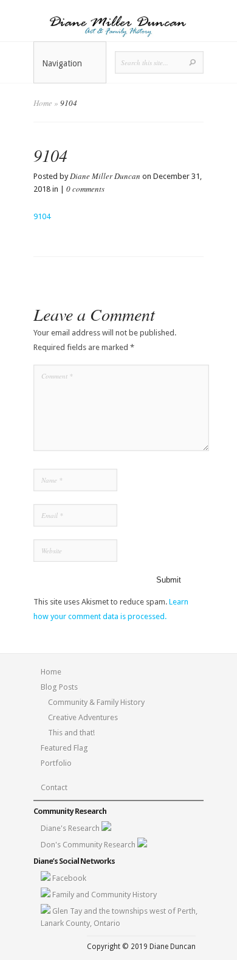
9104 (41, 216)
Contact (54, 787)
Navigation (62, 63)
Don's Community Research (89, 844)
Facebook (69, 878)
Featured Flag (64, 747)
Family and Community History (104, 894)
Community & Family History (96, 702)
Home (42, 102)
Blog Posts (59, 687)
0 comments (85, 188)
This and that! (71, 732)
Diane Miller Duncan (105, 175)
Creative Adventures (83, 717)
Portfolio (56, 763)
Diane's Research (71, 828)
